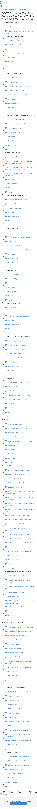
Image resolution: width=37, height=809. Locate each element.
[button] (1, 1)
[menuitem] (1, 4)
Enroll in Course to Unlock (18, 804)
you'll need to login (25, 801)
